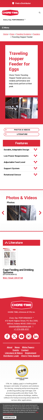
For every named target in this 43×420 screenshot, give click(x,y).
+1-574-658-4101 (21, 329)
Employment (30, 353)
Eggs (12, 34)
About (9, 347)
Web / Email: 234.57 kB (13, 278)
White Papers (28, 347)
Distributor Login (11, 356)
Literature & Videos (14, 353)
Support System (11, 168)
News (17, 347)
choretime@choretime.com (20, 326)
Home (5, 34)
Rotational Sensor (12, 174)
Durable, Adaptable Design (16, 149)
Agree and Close (9, 417)
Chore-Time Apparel (30, 356)
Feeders (36, 34)
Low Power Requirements (16, 156)
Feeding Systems (23, 34)
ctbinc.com (18, 383)
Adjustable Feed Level (14, 162)
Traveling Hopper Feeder (22, 37)
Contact (24, 350)
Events (16, 350)
